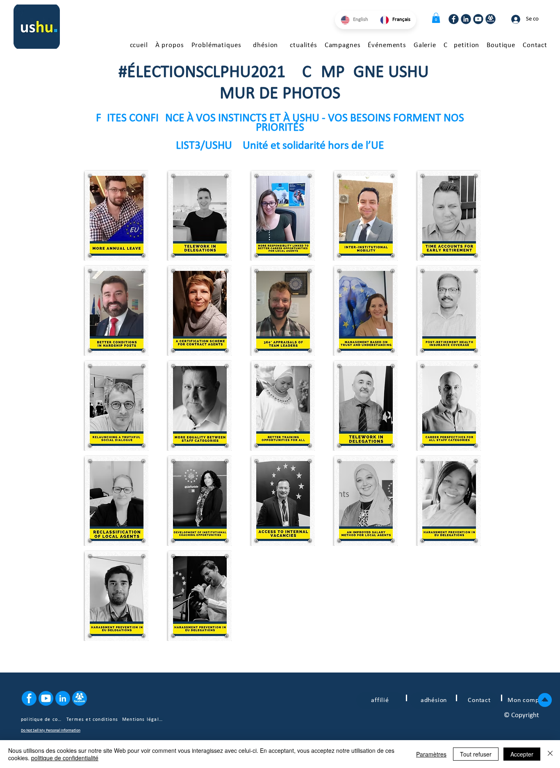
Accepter (521, 754)
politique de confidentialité (64, 758)
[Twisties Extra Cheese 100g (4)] (453, 19)
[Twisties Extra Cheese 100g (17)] (29, 698)
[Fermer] (550, 754)
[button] (436, 18)
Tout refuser (476, 754)
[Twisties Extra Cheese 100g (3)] (465, 19)
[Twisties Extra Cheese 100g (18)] (63, 698)
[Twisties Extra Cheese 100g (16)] (79, 698)
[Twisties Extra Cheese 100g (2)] (478, 19)
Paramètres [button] (431, 754)
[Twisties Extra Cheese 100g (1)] (490, 19)
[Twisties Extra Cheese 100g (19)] (46, 698)
